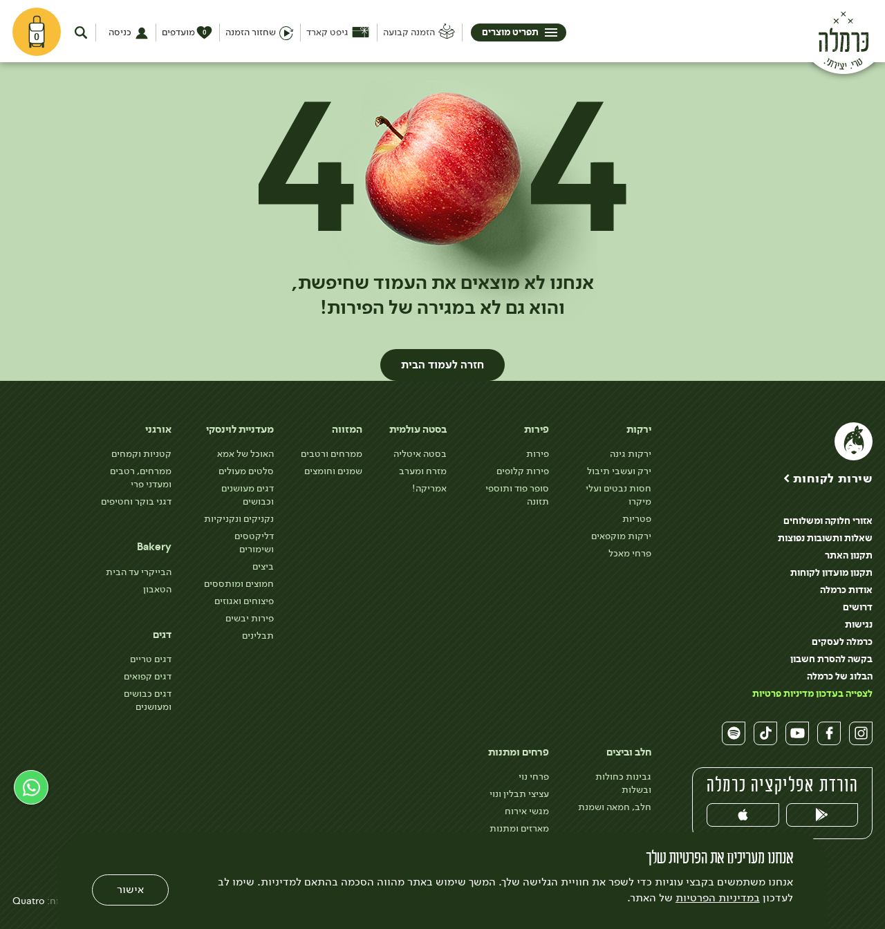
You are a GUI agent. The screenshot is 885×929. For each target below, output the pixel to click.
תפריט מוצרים (510, 32)
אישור (130, 889)
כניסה (120, 32)
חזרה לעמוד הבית (442, 365)
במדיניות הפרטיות (718, 897)
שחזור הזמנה (250, 32)
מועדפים (184, 32)
